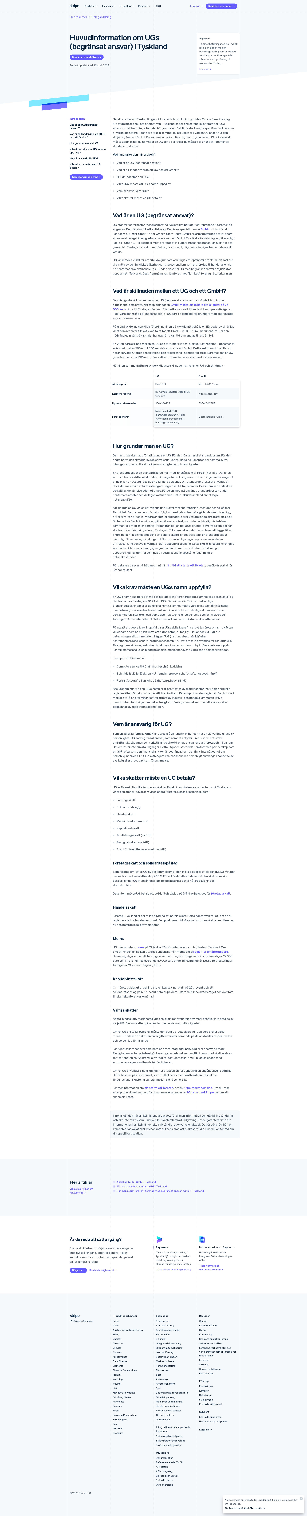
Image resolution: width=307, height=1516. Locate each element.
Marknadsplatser (165, 1361)
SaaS (159, 1374)
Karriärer (204, 1390)
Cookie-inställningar (210, 1369)
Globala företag (164, 1352)
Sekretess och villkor (210, 1343)
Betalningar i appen (166, 1356)
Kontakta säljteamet (220, 6)
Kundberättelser (208, 1325)
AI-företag (162, 1379)
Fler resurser (78, 17)
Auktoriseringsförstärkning (128, 1329)
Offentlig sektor (165, 1415)
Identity (117, 1374)
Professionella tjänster (168, 1410)
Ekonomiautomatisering (169, 1347)
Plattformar (162, 1370)
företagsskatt (220, 893)
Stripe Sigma (120, 1419)
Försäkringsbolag (165, 1397)
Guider (203, 1321)
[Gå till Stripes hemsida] (73, 1316)
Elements (118, 1365)
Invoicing (118, 1379)
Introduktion (77, 118)
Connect (117, 1352)
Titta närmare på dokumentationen (210, 1267)
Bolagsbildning (101, 17)
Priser (158, 5)
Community (205, 1334)
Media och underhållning (169, 1401)
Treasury (118, 1432)
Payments (118, 1401)
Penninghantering (165, 1365)
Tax (115, 1424)
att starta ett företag (159, 1088)
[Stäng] (300, 1499)
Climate (117, 1347)
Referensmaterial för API (169, 1462)
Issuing (117, 1383)
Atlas (116, 1325)
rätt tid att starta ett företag (185, 565)
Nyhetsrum (205, 1395)
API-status (162, 1466)
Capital (117, 1338)
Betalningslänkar (122, 1397)
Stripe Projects (164, 1480)
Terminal (117, 1428)
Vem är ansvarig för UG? (84, 158)
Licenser (204, 1360)
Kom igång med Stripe (85, 57)
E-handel (161, 1338)
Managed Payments (124, 1392)
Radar (116, 1410)
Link (115, 1388)
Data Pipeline (120, 1361)
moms (140, 947)
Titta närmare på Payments (172, 1269)
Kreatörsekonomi (165, 1383)
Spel (158, 1388)
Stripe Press (206, 1399)
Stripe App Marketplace (169, 1436)
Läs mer (204, 69)
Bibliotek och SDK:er (167, 1475)
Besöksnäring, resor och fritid (172, 1392)
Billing (116, 1334)
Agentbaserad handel (168, 1329)
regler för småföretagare (210, 951)
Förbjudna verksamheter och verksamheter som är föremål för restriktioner (217, 1351)
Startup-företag (165, 1325)
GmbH (205, 229)
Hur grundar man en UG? (84, 143)
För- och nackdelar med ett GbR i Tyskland (142, 1186)
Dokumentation (164, 1457)
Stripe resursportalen (197, 1088)
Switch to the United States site (243, 1508)
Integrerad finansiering (168, 1343)
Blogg (202, 1329)
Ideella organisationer (168, 1406)
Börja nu (77, 1270)
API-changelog (164, 1471)
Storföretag (162, 1321)
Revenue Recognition (125, 1415)
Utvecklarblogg (164, 1484)
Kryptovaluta (120, 1356)
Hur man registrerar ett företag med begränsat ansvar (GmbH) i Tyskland (160, 1190)
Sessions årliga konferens (213, 1338)
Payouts (117, 1406)
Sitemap (204, 1364)
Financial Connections (125, 1370)
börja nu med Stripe (200, 1092)
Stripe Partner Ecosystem (170, 1440)
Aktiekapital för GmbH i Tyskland (136, 1181)
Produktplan (206, 1386)
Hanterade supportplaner (213, 1421)
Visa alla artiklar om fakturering (81, 1190)
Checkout (118, 1343)
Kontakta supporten (210, 1416)
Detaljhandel (163, 1419)
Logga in (195, 6)
